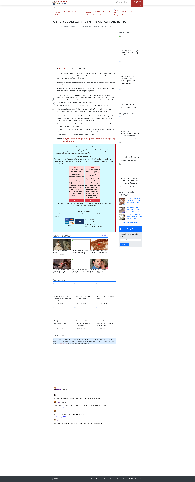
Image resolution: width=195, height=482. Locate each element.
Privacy (125, 479)
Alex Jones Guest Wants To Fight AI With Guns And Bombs (89, 21)
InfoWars (103, 139)
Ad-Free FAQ (77, 206)
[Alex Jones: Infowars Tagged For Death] (63, 312)
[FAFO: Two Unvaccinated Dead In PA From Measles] (130, 122)
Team (93, 479)
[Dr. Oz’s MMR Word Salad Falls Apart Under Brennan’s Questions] (130, 169)
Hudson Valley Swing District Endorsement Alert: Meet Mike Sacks (132, 209)
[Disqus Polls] (84, 365)
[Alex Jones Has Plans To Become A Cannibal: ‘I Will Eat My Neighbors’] (84, 312)
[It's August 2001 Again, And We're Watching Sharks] (130, 41)
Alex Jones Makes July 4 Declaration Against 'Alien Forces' (62, 299)
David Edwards (64, 69)
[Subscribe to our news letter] (127, 2)
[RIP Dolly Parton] (130, 95)
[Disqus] (84, 406)
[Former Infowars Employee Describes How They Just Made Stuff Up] (106, 312)
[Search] (130, 2)
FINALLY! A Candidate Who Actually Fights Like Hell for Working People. (134, 216)
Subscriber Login (137, 5)
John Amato (123, 186)
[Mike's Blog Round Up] (130, 148)
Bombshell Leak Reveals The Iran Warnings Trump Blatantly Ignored (127, 79)
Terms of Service (62, 343)
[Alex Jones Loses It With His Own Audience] (84, 288)
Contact (106, 479)
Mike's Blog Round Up (129, 157)
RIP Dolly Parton (127, 104)
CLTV (69, 2)
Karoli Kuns (123, 107)
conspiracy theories (93, 139)
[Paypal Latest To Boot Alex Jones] (106, 288)
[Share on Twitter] (53, 103)
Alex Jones (66, 139)
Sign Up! (124, 244)
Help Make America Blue (130, 222)
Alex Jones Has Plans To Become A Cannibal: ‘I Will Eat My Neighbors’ (83, 323)
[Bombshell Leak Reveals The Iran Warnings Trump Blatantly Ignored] (130, 67)
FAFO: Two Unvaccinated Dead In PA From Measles (129, 133)
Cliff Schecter (123, 58)
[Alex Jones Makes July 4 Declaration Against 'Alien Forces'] (63, 288)
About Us (99, 479)
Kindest (69, 225)
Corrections (139, 479)
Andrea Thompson (125, 86)
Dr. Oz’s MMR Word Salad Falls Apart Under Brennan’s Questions (130, 180)
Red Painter (123, 138)
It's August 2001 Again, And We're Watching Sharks (130, 52)
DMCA (131, 479)
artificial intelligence (78, 139)
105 (53, 108)
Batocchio (123, 160)
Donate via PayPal (79, 221)
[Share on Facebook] (53, 99)
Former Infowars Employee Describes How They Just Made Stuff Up (105, 323)
